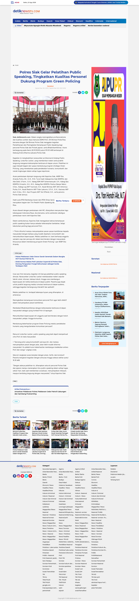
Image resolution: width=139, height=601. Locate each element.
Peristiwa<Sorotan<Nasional (99, 550)
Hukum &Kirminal (65, 493)
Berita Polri (78, 477)
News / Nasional (80, 526)
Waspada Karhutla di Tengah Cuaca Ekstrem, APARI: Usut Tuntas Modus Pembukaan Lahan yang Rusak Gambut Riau (102, 2)
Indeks (17, 21)
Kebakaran (46, 504)
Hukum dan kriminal (66, 499)
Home (17, 2)
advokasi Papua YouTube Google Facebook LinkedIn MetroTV (99, 582)
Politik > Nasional (48, 555)
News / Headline (96, 523)
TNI (44, 574)
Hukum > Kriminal (65, 496)
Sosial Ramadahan (97, 571)
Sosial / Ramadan (97, 569)
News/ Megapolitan (81, 536)
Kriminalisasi (95, 504)
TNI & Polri (62, 574)
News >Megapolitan (49, 536)
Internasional (111, 21)
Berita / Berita (79, 474)
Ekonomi (79, 21)
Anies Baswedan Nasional (99, 26)
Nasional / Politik (96, 512)
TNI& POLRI (46, 580)
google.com (46, 585)
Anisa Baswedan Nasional (67, 472)
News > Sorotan (96, 534)
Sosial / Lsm (79, 569)
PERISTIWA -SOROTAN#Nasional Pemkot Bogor (67, 542)
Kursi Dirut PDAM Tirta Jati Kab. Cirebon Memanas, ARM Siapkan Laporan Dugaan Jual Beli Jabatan (103, 295)
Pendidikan (46, 544)
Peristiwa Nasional (81, 547)
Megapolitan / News (97, 507)
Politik (93, 553)
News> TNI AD (63, 539)
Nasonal (61, 520)
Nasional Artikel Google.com (67, 515)
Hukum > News (80, 496)
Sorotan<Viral (47, 566)
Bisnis (33, 21)
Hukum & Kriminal (49, 493)
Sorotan (95, 259)
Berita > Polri (63, 477)
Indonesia (99, 21)
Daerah (50, 21)
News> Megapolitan (49, 539)
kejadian (94, 585)
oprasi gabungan (80, 588)
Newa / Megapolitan (49, 523)
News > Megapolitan (81, 531)
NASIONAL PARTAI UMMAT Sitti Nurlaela (99, 509)
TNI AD (93, 574)
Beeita (45, 474)
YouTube (31, 479)
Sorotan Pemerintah (98, 561)
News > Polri (79, 534)
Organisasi (46, 542)
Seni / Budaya (47, 561)
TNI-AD (77, 580)
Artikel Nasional (96, 472)
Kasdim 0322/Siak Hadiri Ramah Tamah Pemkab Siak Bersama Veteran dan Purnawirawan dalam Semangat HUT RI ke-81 (103, 314)
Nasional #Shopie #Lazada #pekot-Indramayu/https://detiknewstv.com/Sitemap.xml (67, 512)
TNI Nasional (63, 577)
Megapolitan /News (49, 509)
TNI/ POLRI (46, 582)
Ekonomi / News (48, 485)
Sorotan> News (80, 566)
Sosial (61, 569)
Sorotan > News (80, 561)
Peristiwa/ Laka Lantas (66, 550)
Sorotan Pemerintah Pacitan (51, 563)
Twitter (27, 479)
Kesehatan (62, 504)
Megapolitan (79, 507)
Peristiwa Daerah (64, 547)
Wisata (77, 582)
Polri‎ (16, 401)
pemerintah (46, 590)
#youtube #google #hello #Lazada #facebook (43, 26)
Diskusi (70, 21)
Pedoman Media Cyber (118, 474)
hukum (61, 585)
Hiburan (61, 490)
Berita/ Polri (95, 477)
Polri (60, 555)
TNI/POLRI (62, 582)
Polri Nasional (79, 555)
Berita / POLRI (47, 477)
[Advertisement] (69, 45)
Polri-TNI (62, 558)
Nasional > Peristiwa (49, 515)
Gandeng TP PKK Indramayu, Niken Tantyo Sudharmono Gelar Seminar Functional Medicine (102, 304)
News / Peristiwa (48, 528)
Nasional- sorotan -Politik (99, 517)
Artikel (77, 472)
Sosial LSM (78, 571)
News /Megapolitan (81, 528)
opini (60, 588)
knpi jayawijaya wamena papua (51, 588)
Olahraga (78, 539)
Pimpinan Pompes (81, 553)
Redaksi (113, 469)
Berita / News (95, 474)
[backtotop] (69, 462)
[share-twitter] (82, 92)
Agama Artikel (79, 26)
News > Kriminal (64, 531)
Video (19, 26)
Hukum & (94, 490)
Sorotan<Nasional (97, 563)
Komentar (20, 92)
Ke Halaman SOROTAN (108, 264)
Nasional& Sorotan (81, 517)
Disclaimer (114, 472)
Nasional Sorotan (48, 517)
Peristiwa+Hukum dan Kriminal (99, 547)
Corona (93, 480)
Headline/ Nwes (48, 490)
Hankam (78, 485)
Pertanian (46, 553)
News (61, 523)
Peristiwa (94, 544)
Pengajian (78, 544)
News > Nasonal (48, 534)
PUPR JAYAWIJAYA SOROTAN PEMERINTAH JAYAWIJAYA (83, 542)
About (27, 479)
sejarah (61, 590)
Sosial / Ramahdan (49, 571)
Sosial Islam (63, 571)
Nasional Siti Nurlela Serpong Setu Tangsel (99, 515)
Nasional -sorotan (81, 512)
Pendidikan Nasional (65, 544)
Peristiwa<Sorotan (81, 550)
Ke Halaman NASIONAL (108, 278)
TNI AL (45, 577)
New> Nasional (96, 520)
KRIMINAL (94, 501)
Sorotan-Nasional (81, 563)
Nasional (95, 273)
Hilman (77, 490)
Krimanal (78, 504)
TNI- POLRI (62, 580)
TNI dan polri (95, 577)
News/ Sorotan (96, 536)
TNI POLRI (78, 577)
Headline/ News (96, 488)
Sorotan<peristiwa (65, 566)
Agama (67, 26)
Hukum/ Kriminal (48, 501)
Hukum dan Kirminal (98, 496)
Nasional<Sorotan (48, 520)
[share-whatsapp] (86, 92)
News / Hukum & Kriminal (51, 526)
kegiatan (78, 585)
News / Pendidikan (97, 526)
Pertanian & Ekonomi (66, 553)
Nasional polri (63, 517)
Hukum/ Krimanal (97, 499)
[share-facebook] (79, 92)
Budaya (41, 21)
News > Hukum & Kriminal (51, 531)
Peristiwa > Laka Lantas (50, 547)
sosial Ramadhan (80, 590)
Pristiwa (77, 558)
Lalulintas (46, 507)
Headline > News (64, 488)
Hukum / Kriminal (97, 493)
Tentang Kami (39, 476)
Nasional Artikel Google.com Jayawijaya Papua (83, 515)
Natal (77, 520)
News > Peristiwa (97, 528)
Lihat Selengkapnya (108, 343)
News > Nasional (96, 531)
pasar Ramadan (96, 588)
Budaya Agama (80, 480)
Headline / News (48, 488)
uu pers (113, 477)
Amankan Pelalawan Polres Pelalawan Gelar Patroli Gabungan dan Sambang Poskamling (40, 392)
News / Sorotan (64, 528)
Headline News (80, 488)
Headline (89, 21)
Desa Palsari (60, 21)
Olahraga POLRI (96, 539)
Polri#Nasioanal (96, 555)
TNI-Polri (94, 580)
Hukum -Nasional (81, 493)
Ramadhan (95, 558)
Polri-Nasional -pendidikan (51, 558)
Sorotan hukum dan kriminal (67, 563)
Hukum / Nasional (48, 496)
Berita (25, 21)
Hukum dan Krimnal (49, 499)
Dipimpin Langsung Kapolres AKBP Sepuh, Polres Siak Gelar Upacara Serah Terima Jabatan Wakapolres (103, 334)
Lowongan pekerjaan (66, 507)
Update (77, 201)
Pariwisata (94, 542)
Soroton (94, 566)
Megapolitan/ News (65, 509)
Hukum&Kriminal (81, 499)
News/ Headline (64, 536)
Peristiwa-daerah (48, 550)
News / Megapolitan (81, 523)
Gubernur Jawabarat (65, 485)
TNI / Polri (78, 574)
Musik (77, 509)
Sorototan (46, 569)
